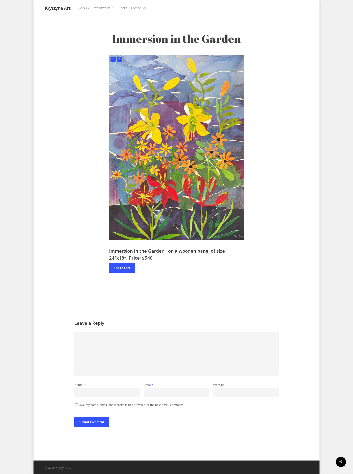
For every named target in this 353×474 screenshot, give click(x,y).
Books (122, 8)
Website (218, 385)
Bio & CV (83, 8)
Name (79, 385)
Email (148, 385)
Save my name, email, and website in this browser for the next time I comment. (131, 405)
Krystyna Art (57, 8)
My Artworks (102, 8)
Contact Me (139, 8)
